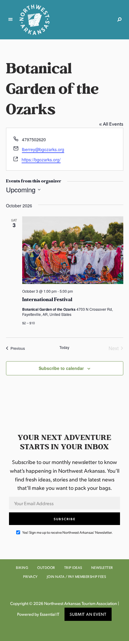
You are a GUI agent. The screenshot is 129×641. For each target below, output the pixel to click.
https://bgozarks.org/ (41, 160)
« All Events (111, 124)
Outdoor (46, 567)
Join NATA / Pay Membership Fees (76, 576)
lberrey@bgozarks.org (43, 149)
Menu (10, 19)
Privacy (30, 576)
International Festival (47, 300)
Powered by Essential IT (38, 614)
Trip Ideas (73, 567)
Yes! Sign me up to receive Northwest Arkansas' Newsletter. (67, 532)
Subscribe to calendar (61, 368)
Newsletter (102, 567)
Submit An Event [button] (88, 614)
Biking (22, 567)
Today (64, 347)
